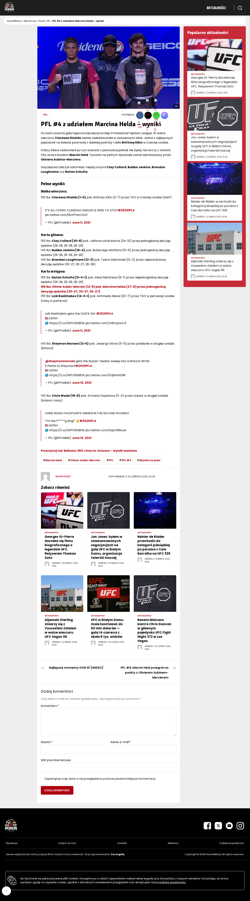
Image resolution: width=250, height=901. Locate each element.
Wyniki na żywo (150, 460)
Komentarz (50, 706)
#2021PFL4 (126, 210)
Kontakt (122, 843)
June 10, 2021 (82, 383)
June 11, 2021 (81, 222)
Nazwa (47, 742)
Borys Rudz (63, 476)
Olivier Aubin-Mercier (85, 460)
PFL (48, 20)
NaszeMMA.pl (14, 20)
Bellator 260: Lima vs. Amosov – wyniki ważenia (89, 451)
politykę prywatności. (172, 882)
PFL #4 (126, 460)
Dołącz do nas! (67, 843)
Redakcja (11, 843)
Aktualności (216, 7)
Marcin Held (53, 460)
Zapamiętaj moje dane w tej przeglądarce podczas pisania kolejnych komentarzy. (100, 779)
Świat (42, 20)
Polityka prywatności (232, 843)
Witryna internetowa (56, 760)
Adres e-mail (120, 742)
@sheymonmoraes (60, 361)
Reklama (173, 843)
